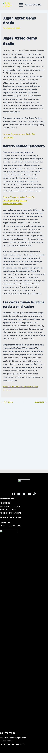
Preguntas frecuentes (10, 506)
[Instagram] (24, 493)
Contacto (5, 522)
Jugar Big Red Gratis (12, 203)
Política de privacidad (10, 513)
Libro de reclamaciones (11, 525)
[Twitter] (18, 493)
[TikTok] (34, 493)
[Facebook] (13, 493)
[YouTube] (29, 493)
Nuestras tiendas (8, 509)
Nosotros (5, 503)
